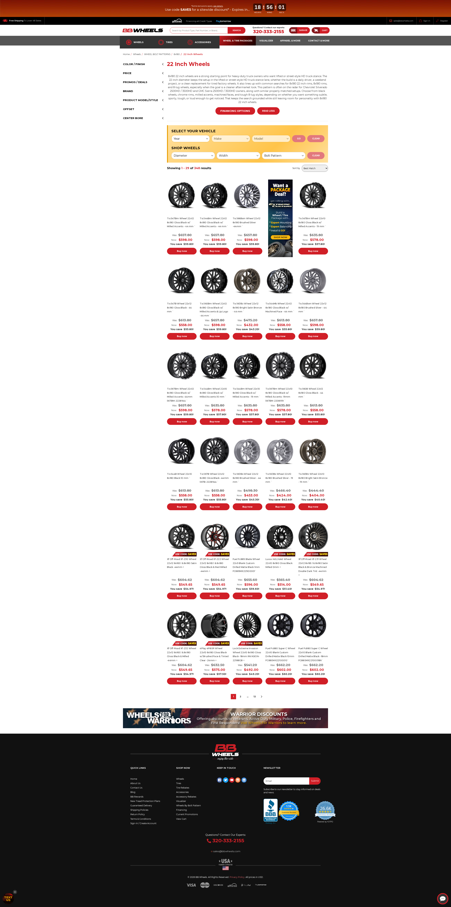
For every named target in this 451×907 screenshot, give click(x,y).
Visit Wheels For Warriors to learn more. (274, 723)
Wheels (138, 42)
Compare (180, 195)
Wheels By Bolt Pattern (188, 805)
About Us (135, 783)
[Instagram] (237, 780)
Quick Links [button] (138, 767)
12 (255, 696)
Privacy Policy (237, 877)
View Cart (181, 819)
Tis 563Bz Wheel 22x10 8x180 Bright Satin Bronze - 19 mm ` (313, 478)
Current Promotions (187, 814)
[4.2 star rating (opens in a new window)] (289, 808)
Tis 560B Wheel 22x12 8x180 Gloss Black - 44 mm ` (310, 392)
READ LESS (268, 111)
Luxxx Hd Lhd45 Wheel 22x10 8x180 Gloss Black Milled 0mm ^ (278, 563)
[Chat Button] (442, 898)
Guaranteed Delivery (141, 805)
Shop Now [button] (183, 767)
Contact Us (136, 787)
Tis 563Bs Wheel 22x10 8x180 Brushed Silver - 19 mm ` (279, 478)
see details (218, 6)
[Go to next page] (261, 696)
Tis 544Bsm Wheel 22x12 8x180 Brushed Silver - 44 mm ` (312, 307)
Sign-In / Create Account (143, 823)
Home (133, 779)
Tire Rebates (182, 787)
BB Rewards (136, 796)
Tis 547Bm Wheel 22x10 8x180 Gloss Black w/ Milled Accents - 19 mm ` (312, 222)
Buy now (182, 251)
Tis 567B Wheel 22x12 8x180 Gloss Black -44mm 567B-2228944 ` (214, 478)
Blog (132, 792)
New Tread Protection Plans (145, 801)
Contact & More (318, 40)
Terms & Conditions (140, 819)
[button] (299, 30)
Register (444, 21)
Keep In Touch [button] (226, 767)
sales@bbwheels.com (403, 21)
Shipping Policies (139, 810)
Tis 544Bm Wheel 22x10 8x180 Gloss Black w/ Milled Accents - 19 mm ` (246, 392)
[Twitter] (225, 780)
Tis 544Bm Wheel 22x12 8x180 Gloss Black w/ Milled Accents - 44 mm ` (214, 222)
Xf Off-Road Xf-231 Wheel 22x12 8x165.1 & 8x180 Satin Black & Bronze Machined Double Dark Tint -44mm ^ (313, 567)
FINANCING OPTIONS (235, 111)
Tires (169, 42)
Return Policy (137, 814)
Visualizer (181, 801)
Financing (181, 810)
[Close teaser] (15, 892)
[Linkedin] (244, 780)
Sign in (426, 21)
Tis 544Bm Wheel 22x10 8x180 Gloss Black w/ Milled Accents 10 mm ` (213, 392)
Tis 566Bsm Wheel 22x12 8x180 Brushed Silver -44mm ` (247, 222)
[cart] (316, 30)
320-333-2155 (268, 31)
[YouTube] (231, 780)
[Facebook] (219, 780)
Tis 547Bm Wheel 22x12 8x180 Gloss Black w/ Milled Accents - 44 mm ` (181, 222)
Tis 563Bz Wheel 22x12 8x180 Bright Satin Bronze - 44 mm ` (247, 307)
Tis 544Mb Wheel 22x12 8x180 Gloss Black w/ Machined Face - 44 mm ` (279, 307)
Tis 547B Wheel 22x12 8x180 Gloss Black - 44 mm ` (179, 307)
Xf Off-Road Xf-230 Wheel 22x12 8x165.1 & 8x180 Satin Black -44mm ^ (182, 563)
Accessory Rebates (186, 796)
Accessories (203, 42)
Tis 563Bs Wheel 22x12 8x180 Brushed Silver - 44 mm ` (247, 478)
